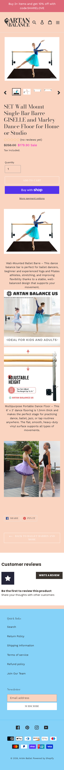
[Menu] (58, 22)
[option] (16, 92)
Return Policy (15, 636)
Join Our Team (16, 673)
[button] (23, 140)
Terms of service (17, 654)
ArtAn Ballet (25, 758)
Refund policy (16, 664)
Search (11, 626)
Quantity (9, 162)
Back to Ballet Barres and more (34, 537)
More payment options (32, 198)
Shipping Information (20, 645)
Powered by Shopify (43, 758)
